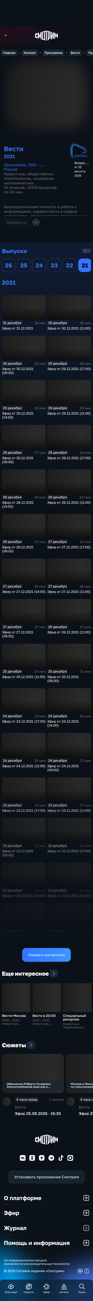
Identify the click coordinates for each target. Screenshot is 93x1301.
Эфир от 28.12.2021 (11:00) (69, 510)
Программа (53, 53)
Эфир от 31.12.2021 (17, 336)
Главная (9, 53)
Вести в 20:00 (44, 1023)
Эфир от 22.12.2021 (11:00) (69, 903)
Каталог (30, 53)
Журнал (15, 1235)
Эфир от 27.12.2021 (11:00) (69, 599)
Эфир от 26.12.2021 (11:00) (69, 640)
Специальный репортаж (74, 1025)
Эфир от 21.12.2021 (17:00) (69, 944)
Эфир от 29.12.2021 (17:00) (69, 376)
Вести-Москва (14, 1023)
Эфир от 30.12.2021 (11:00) (69, 336)
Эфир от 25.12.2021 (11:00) (23, 684)
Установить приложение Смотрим (46, 1184)
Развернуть (16, 230)
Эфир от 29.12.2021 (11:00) (69, 421)
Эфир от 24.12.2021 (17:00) (24, 729)
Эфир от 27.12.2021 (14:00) (24, 599)
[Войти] (72, 35)
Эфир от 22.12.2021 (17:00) (69, 858)
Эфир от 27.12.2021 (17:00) (69, 555)
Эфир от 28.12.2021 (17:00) (69, 465)
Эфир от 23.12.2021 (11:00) (69, 818)
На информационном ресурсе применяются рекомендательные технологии (37, 1269)
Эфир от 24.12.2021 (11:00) (24, 773)
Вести (75, 53)
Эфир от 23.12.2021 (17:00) (24, 818)
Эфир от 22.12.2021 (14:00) (24, 903)
